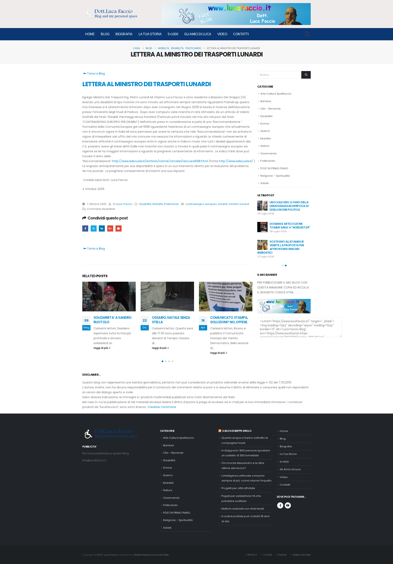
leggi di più (101, 348)
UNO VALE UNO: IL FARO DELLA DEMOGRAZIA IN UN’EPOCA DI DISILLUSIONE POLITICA (289, 206)
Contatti (240, 34)
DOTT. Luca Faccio (107, 554)
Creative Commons (162, 407)
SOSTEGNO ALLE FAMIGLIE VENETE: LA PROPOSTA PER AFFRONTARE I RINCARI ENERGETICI (280, 247)
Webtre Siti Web (302, 554)
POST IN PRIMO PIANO (274, 168)
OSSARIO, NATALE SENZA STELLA (171, 319)
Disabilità (145, 204)
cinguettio (94, 228)
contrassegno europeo (201, 204)
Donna (264, 123)
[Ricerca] (306, 74)
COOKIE (267, 554)
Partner (282, 554)
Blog (105, 34)
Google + (110, 228)
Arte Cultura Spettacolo (275, 94)
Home (90, 34)
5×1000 (173, 34)
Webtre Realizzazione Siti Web (151, 554)
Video (222, 34)
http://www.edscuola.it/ (236, 161)
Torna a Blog (95, 73)
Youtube (288, 505)
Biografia (123, 34)
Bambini (265, 101)
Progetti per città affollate (238, 488)
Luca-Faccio (124, 204)
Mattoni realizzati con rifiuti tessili (242, 508)
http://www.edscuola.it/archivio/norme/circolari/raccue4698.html (160, 161)
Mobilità (157, 204)
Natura (264, 146)
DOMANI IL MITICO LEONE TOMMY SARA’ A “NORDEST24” (290, 225)
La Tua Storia (150, 34)
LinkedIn (102, 228)
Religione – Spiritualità (275, 176)
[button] (307, 34)
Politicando (171, 204)
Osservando (268, 153)
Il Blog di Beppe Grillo (236, 431)
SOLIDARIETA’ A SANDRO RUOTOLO (112, 319)
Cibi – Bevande (270, 109)
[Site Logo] (113, 14)
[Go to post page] (109, 296)
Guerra (265, 131)
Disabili (222, 204)
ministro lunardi (239, 204)
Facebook (85, 228)
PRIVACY (252, 554)
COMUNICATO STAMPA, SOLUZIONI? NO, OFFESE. (229, 319)
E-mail (118, 228)
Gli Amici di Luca (197, 34)
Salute (264, 183)
